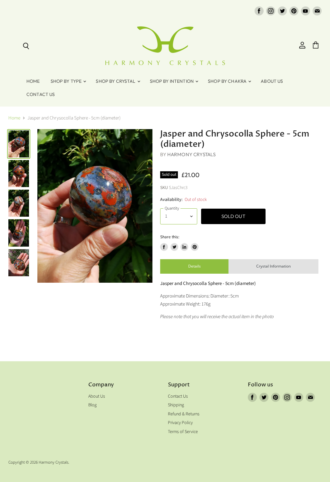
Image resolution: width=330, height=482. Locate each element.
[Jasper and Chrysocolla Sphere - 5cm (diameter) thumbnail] (19, 144)
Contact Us (40, 94)
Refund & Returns (183, 414)
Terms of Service (183, 432)
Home (33, 81)
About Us (272, 81)
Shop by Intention (172, 81)
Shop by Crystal (116, 81)
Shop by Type (67, 81)
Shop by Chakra (228, 81)
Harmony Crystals (191, 154)
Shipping (176, 405)
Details (194, 266)
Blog (92, 405)
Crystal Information (273, 266)
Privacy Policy (180, 423)
